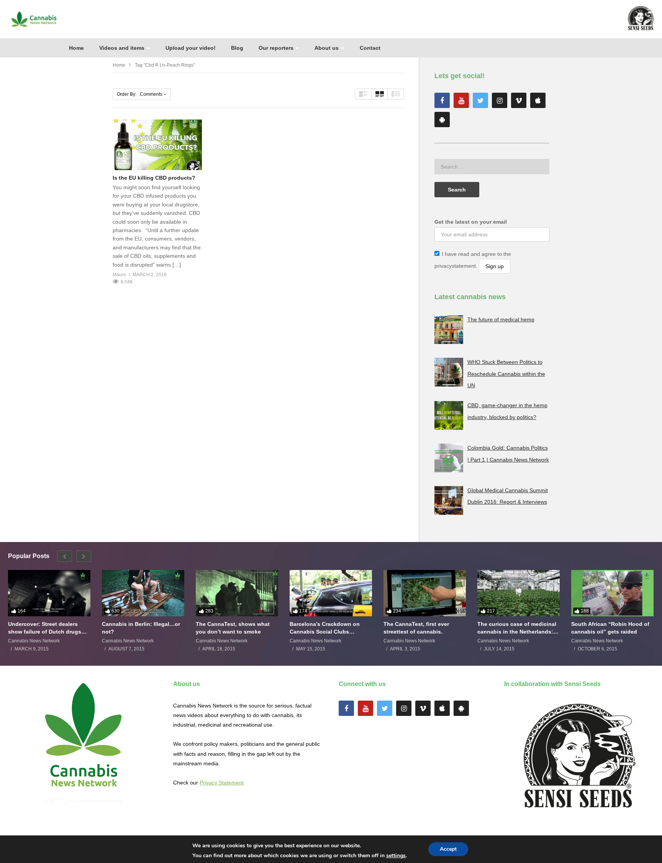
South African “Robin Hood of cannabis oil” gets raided (610, 628)
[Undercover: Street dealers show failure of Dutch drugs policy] (49, 593)
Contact (370, 48)
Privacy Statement (222, 782)
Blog (237, 48)
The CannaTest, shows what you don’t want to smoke (233, 628)
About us (327, 48)
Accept (448, 849)
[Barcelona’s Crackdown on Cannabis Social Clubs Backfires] (331, 593)
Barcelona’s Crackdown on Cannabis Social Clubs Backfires (325, 628)
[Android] (442, 119)
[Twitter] (480, 100)
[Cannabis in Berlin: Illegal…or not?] (143, 593)
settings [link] (396, 855)
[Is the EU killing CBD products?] (157, 145)
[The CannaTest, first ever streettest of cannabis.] (424, 593)
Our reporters (276, 48)
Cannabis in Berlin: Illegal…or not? (141, 628)
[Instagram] (499, 100)
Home (76, 48)
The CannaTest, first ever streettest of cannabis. (416, 628)
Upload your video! (191, 48)
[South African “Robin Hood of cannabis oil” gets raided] (612, 593)
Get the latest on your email (470, 222)
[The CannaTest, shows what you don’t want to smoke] (237, 593)
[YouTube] (461, 100)
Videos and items (121, 48)
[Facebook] (442, 100)
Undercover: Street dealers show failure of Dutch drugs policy (44, 628)
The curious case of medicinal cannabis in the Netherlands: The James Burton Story (516, 628)
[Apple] (538, 100)
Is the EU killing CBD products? (154, 178)
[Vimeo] (518, 100)
